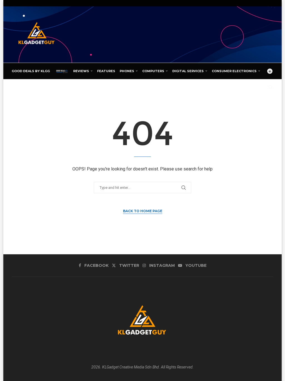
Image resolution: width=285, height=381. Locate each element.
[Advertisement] (172, 34)
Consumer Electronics (234, 71)
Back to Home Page (142, 211)
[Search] (270, 87)
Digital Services (188, 71)
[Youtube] (262, 87)
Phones (127, 71)
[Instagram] (255, 87)
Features (106, 71)
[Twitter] (249, 87)
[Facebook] (243, 87)
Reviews (81, 71)
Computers (153, 71)
